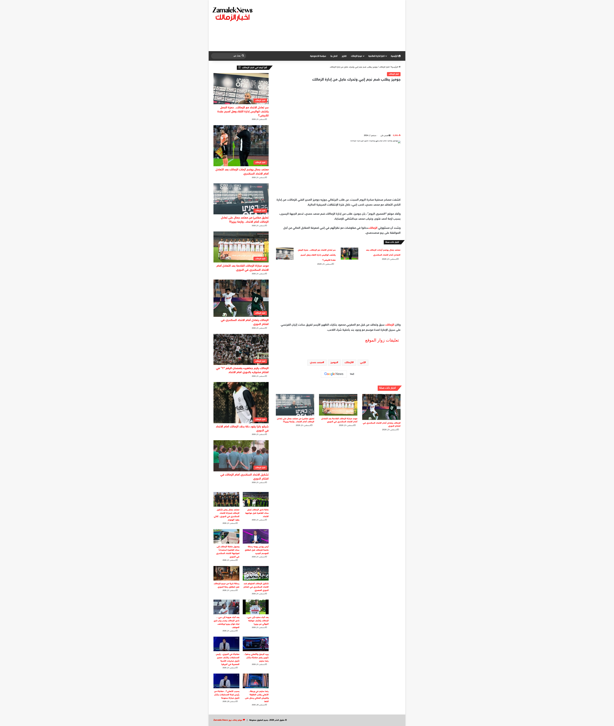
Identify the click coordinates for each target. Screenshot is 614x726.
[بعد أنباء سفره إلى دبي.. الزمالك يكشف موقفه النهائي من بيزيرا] (256, 607)
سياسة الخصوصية (318, 56)
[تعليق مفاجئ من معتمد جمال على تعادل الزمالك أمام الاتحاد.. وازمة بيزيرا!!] (295, 405)
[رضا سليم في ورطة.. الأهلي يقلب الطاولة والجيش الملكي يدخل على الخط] (256, 681)
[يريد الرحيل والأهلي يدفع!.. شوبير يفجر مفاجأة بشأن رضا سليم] (256, 644)
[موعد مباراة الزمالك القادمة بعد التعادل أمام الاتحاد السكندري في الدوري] (338, 405)
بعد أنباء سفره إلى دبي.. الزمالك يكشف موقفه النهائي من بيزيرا (257, 620)
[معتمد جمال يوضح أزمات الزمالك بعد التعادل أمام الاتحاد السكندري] (349, 254)
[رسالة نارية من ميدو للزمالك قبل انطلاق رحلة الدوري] (226, 573)
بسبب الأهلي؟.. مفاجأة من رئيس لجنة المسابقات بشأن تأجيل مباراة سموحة (226, 694)
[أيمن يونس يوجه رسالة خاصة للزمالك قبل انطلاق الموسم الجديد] (256, 536)
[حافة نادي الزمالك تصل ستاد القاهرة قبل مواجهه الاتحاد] (256, 499)
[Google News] (334, 374)
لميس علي (385, 135)
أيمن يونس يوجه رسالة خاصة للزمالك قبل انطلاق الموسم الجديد (257, 550)
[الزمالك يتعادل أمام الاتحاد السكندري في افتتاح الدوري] (381, 407)
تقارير (344, 56)
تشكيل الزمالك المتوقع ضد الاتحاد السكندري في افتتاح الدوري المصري (256, 587)
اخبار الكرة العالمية (376, 56)
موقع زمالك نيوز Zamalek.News (227, 720)
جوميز (334, 362)
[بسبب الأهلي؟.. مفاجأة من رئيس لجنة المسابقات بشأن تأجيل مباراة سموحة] (226, 681)
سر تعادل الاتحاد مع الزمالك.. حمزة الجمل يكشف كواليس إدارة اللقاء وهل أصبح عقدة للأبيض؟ (317, 255)
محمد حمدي (316, 362)
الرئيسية (394, 56)
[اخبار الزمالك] (233, 13)
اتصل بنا (334, 56)
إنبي (362, 362)
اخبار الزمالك (384, 67)
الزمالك (373, 228)
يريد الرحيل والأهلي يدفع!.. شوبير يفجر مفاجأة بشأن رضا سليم (256, 657)
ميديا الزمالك (356, 56)
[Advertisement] (340, 25)
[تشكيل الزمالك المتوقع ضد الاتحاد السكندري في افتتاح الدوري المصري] (256, 573)
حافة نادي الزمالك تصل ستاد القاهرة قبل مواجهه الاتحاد (257, 513)
